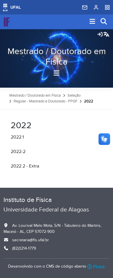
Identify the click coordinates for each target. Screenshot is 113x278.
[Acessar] (100, 34)
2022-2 (18, 151)
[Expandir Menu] (92, 22)
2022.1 (17, 137)
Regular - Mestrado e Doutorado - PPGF (45, 101)
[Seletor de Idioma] (106, 34)
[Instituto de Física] (6, 22)
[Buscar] (104, 22)
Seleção (74, 95)
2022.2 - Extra (25, 166)
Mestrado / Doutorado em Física (57, 56)
